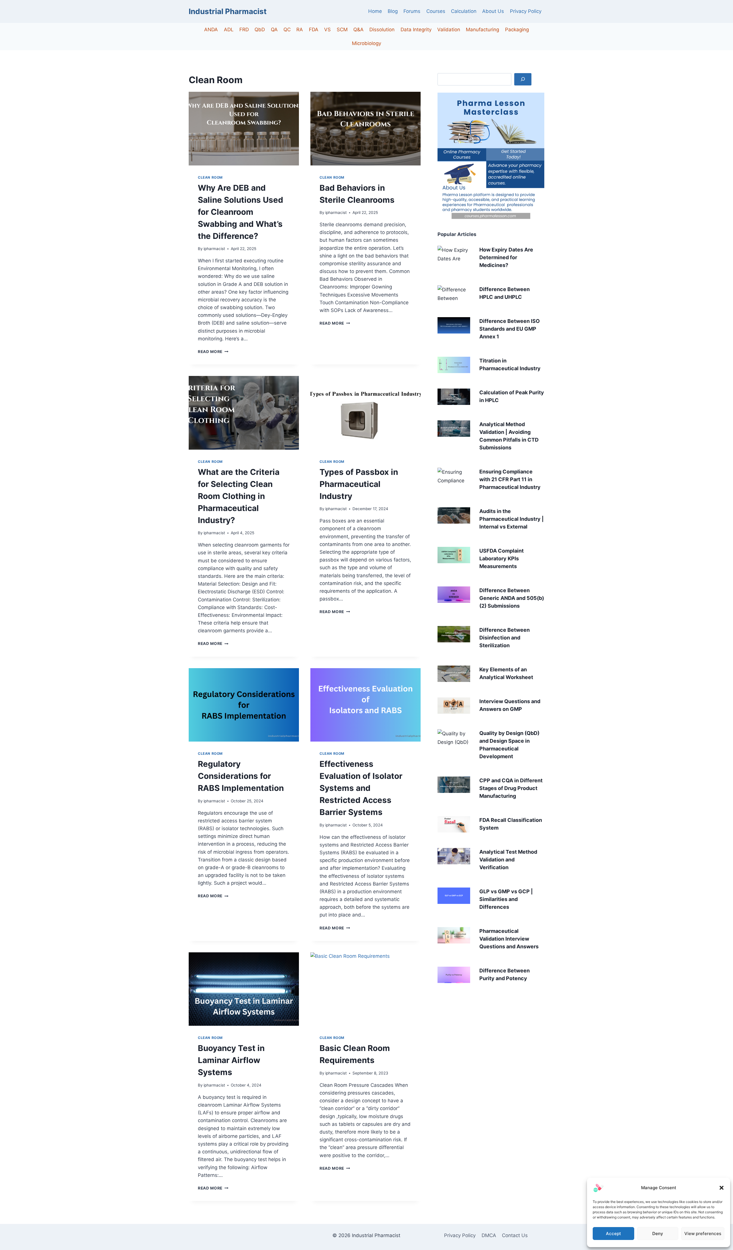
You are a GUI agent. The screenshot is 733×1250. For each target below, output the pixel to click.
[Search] (522, 79)
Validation (448, 29)
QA (274, 29)
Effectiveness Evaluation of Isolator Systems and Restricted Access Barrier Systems (361, 788)
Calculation (463, 11)
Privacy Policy (525, 11)
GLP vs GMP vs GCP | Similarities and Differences (506, 899)
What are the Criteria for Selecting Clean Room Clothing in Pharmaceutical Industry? (238, 496)
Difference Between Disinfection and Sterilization (504, 637)
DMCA (489, 1235)
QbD (260, 29)
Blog (393, 11)
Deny (657, 1233)
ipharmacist (214, 248)
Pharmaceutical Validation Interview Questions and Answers (509, 938)
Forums (411, 11)
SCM (342, 29)
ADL (229, 29)
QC (287, 29)
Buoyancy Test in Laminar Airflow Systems (231, 1060)
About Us (493, 11)
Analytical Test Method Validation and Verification (508, 859)
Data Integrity (416, 29)
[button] (721, 1188)
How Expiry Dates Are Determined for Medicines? (506, 257)
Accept (613, 1233)
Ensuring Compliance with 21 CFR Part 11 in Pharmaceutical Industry (510, 479)
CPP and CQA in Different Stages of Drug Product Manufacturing (511, 788)
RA (299, 29)
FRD (244, 29)
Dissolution (382, 29)
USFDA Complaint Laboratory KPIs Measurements (501, 558)
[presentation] (244, 128)
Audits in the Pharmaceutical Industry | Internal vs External (511, 519)
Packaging (517, 29)
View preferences (702, 1233)
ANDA (211, 29)
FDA (313, 29)
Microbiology (366, 43)
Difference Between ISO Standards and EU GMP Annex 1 (509, 329)
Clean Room (210, 177)
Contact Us (515, 1235)
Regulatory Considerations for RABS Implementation (241, 776)
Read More (213, 351)
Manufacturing (482, 29)
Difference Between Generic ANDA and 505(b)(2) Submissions (511, 598)
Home (375, 11)
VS (327, 29)
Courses (435, 11)
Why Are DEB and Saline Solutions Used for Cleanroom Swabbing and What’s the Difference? (240, 212)
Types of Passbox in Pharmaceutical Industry (359, 484)
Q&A (358, 29)
